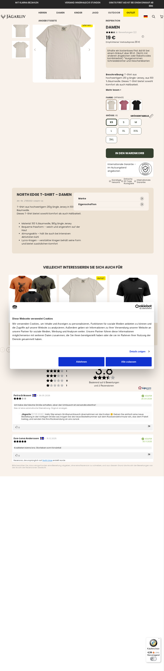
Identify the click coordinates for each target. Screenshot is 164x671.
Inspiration (113, 20)
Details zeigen (137, 351)
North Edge (47, 460)
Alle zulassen (128, 361)
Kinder (78, 12)
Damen (60, 12)
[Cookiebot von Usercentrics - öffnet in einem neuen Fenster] (138, 307)
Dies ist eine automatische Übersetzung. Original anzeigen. (40, 408)
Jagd (95, 12)
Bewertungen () (127, 32)
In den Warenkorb (129, 153)
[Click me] (143, 36)
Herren (42, 12)
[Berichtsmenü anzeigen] (149, 426)
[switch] (153, 659)
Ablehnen (81, 361)
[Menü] (159, 639)
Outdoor (114, 12)
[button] (154, 17)
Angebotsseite (47, 20)
